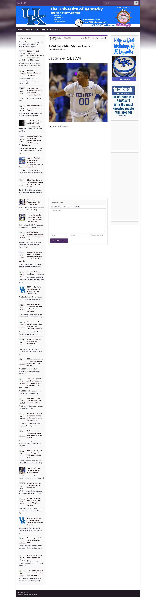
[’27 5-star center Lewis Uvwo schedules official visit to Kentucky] (22, 573)
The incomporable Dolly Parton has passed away (35, 540)
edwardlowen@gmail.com (57, 49)
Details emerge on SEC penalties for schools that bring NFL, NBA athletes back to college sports (31, 383)
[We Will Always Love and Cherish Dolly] (22, 123)
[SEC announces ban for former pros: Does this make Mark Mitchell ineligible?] (22, 361)
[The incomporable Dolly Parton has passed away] (22, 540)
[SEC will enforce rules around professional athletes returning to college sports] (22, 416)
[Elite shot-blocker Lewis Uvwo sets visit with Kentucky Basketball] (22, 307)
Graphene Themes (32, 594)
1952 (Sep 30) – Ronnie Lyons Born (92, 38)
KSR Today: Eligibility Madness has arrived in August (35, 108)
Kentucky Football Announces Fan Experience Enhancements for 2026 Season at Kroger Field (31, 162)
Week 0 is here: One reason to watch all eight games (34, 485)
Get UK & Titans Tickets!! (51, 29)
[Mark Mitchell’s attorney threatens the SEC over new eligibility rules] (22, 235)
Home (20, 29)
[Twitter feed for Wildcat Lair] (25, 2)
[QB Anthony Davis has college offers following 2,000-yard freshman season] (22, 182)
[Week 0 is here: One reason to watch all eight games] (22, 485)
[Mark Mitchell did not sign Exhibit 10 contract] (22, 274)
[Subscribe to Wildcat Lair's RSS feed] (19, 2)
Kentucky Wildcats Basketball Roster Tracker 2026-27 (33, 470)
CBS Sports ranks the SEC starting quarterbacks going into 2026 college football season (30, 140)
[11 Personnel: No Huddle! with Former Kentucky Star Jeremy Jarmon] (22, 433)
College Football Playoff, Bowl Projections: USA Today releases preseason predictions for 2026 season (31, 55)
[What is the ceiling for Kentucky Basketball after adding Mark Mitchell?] (22, 501)
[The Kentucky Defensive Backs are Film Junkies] (22, 73)
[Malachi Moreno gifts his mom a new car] (22, 558)
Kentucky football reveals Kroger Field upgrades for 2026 (34, 400)
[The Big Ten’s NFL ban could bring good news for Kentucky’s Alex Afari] (22, 453)
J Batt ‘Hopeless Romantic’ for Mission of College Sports (34, 202)
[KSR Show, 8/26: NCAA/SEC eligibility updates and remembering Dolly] (22, 90)
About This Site (32, 29)
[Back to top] (151, 592)
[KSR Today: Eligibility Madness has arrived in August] (22, 108)
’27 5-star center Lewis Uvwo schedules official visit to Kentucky (35, 573)
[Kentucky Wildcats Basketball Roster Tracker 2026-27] (22, 470)
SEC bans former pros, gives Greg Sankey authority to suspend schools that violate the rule (30, 256)
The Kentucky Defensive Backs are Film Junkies (34, 73)
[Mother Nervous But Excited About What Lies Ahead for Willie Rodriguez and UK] (22, 217)
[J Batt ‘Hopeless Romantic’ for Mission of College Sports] (22, 202)
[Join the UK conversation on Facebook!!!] (21, 2)
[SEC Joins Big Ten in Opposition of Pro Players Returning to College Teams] (22, 289)
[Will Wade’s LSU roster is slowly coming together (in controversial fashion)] (22, 341)
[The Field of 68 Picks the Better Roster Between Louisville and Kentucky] (22, 520)
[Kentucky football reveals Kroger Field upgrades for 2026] (22, 400)
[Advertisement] (78, 145)
